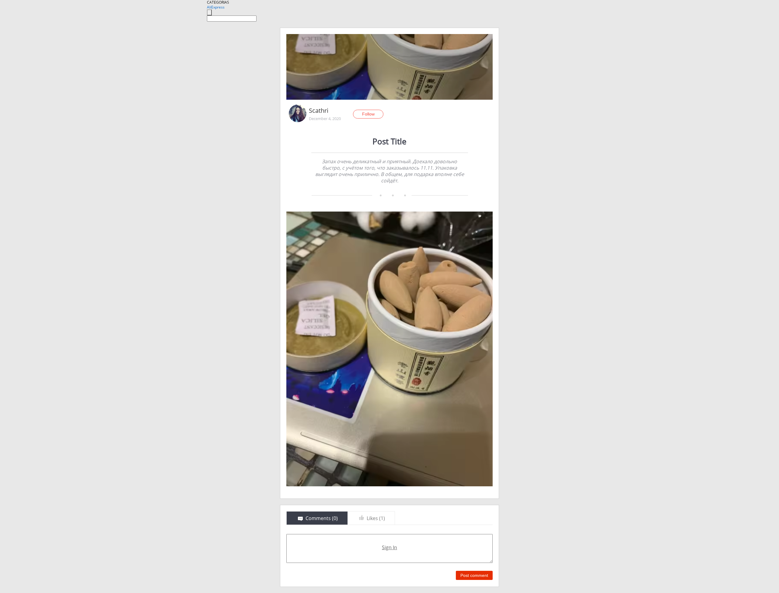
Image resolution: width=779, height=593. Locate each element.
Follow (368, 114)
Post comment (474, 575)
